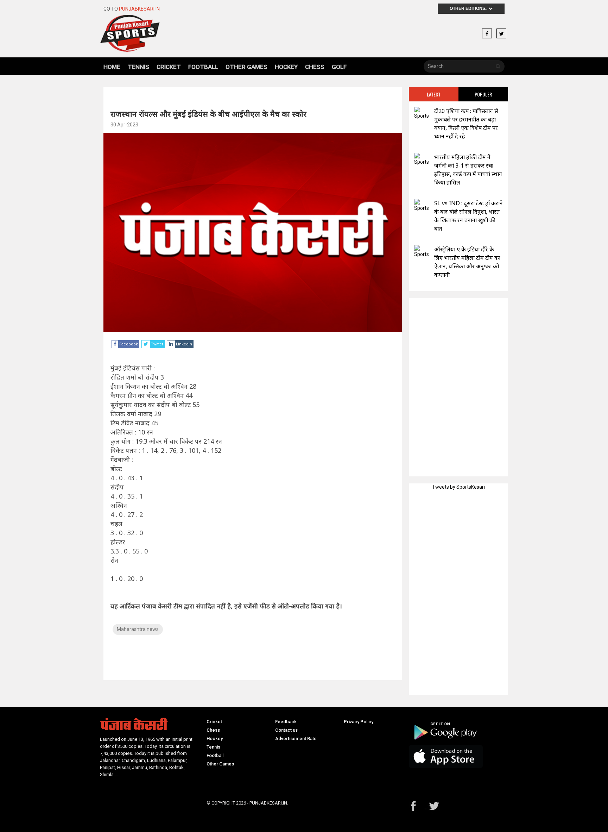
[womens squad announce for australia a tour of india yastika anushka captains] (421, 251)
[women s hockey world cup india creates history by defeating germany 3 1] (421, 159)
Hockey (286, 66)
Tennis (138, 66)
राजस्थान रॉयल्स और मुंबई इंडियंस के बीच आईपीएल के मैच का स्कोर (208, 113)
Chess (314, 66)
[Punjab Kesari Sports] (150, 33)
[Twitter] (501, 34)
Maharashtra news (138, 629)
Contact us (286, 730)
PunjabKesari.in (139, 9)
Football (203, 66)
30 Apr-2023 (124, 124)
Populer (483, 94)
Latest (434, 94)
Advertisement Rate (296, 738)
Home (111, 66)
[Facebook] (487, 34)
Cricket (169, 66)
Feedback (286, 721)
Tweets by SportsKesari (458, 487)
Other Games (246, 66)
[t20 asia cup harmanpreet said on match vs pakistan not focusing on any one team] (421, 113)
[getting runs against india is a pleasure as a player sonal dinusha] (421, 205)
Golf (339, 66)
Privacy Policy (358, 721)
